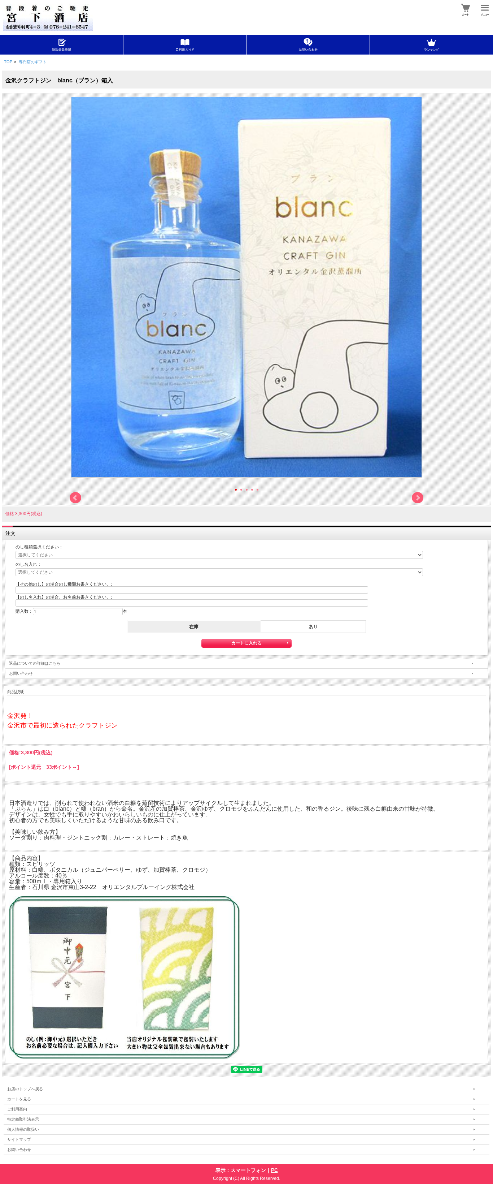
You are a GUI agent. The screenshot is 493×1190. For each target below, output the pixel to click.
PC (274, 1170)
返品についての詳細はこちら (35, 663)
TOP (8, 62)
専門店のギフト (33, 62)
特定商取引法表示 (23, 1119)
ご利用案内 (17, 1109)
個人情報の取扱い (23, 1129)
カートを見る (19, 1099)
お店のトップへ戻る (25, 1089)
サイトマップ (19, 1139)
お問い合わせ (21, 673)
